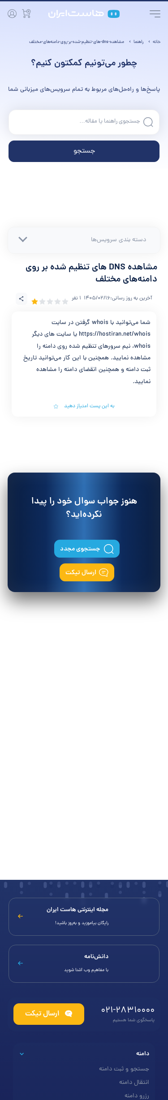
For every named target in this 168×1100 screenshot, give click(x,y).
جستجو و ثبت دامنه (124, 1069)
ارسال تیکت (80, 573)
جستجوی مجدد (80, 549)
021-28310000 (128, 1011)
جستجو (84, 151)
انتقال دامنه (134, 1082)
